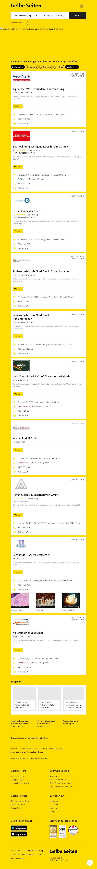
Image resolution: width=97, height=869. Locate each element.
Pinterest (53, 808)
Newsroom (54, 776)
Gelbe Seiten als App (58, 779)
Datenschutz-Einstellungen (22, 854)
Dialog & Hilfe (18, 770)
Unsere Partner (19, 795)
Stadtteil (71, 67)
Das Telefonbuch (18, 804)
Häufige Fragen (17, 779)
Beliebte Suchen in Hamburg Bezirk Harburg (29, 738)
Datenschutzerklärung (33, 850)
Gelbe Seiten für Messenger (61, 783)
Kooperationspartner (20, 801)
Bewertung (32, 67)
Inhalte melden (17, 858)
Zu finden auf (57, 795)
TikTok (52, 812)
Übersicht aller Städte (20, 783)
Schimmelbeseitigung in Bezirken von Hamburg (46, 724)
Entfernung (46, 67)
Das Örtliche (16, 808)
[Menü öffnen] (85, 6)
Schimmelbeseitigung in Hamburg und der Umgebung (20, 724)
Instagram (54, 801)
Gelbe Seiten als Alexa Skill (61, 787)
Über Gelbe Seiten (59, 770)
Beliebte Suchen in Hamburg (70, 722)
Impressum (15, 850)
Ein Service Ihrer (60, 859)
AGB (39, 854)
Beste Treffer (17, 67)
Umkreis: (16, 22)
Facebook (54, 804)
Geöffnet (59, 67)
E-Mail (18, 106)
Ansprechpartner (18, 776)
